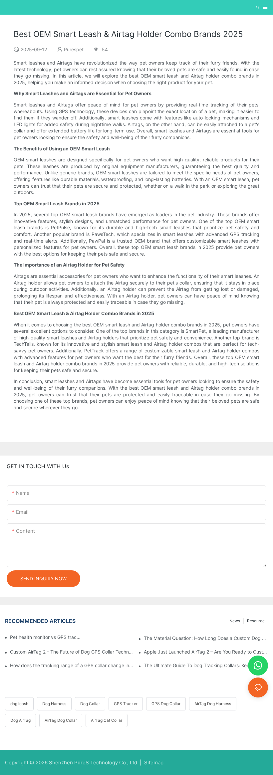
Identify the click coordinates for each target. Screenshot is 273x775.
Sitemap (153, 762)
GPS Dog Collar (165, 703)
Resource (256, 620)
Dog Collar (90, 703)
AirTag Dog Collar (61, 720)
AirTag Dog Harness (212, 703)
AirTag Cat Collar (106, 720)
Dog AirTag (20, 720)
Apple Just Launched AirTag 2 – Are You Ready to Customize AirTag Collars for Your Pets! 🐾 (206, 652)
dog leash (19, 703)
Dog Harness (54, 703)
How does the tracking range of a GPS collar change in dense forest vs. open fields (72, 665)
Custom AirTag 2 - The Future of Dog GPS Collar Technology (72, 652)
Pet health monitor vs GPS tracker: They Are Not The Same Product (45, 637)
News (234, 620)
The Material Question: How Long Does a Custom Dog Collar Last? (206, 638)
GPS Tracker (125, 703)
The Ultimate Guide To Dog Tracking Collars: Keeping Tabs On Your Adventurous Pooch (206, 665)
